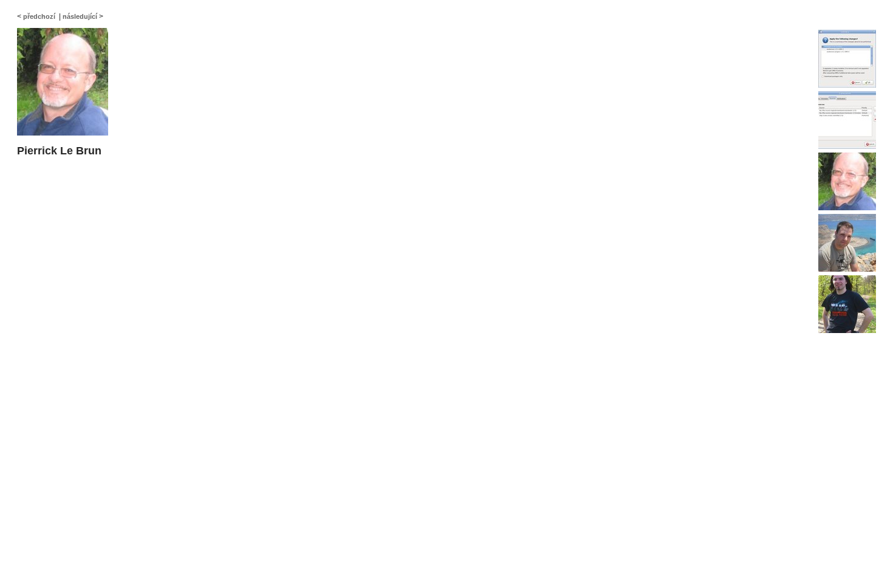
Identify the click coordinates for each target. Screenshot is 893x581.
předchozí (39, 16)
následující (80, 16)
